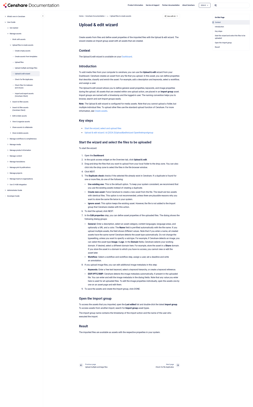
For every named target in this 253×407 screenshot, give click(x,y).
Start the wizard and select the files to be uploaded (230, 37)
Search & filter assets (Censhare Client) (20, 108)
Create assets (101, 111)
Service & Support (152, 5)
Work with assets (18, 39)
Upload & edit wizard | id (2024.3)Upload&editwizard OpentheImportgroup (119, 132)
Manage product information (20, 150)
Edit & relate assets (19, 116)
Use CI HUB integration (18, 184)
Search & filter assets (20, 102)
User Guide (11, 22)
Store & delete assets (20, 133)
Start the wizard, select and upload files (103, 128)
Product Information (135, 5)
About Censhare (188, 5)
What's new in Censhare (16, 16)
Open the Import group (223, 43)
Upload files (19, 62)
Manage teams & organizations (21, 179)
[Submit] (216, 5)
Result (217, 47)
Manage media (15, 144)
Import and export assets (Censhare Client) (24, 94)
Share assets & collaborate (22, 127)
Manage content (16, 156)
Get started (14, 28)
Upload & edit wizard (22, 74)
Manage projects (16, 173)
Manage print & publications (20, 167)
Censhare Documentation (95, 16)
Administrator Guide (14, 190)
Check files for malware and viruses (24, 86)
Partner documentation (171, 5)
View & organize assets (21, 121)
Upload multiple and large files (26, 68)
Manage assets (15, 34)
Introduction (219, 27)
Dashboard (127, 56)
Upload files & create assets (22, 45)
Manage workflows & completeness (23, 139)
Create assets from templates (26, 56)
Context (218, 22)
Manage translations (17, 162)
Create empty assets (22, 51)
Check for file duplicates (24, 79)
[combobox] (231, 5)
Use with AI (171, 16)
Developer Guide (13, 196)
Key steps (218, 31)
